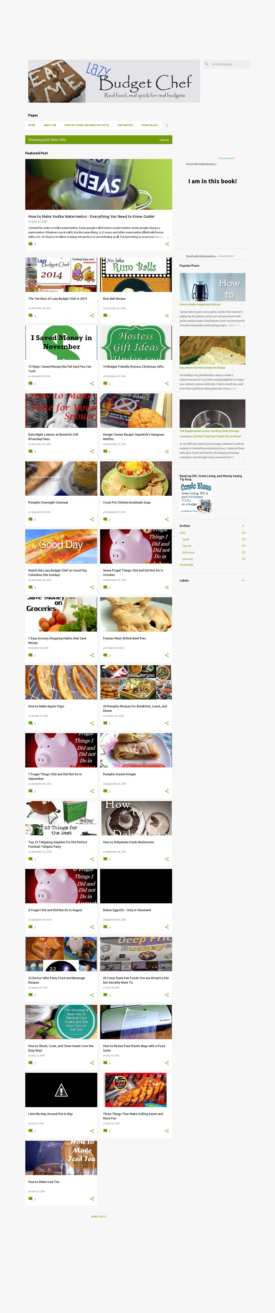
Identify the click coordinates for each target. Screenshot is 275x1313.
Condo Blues (149, 125)
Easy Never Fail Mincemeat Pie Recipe (202, 367)
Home (31, 125)
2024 (183, 533)
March (187, 546)
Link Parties (125, 125)
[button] (167, 244)
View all (164, 140)
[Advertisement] (112, 26)
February (189, 552)
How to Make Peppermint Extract (200, 304)
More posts (98, 1216)
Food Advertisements (200, 164)
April (186, 539)
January (188, 559)
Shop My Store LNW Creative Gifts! (86, 125)
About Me (50, 125)
